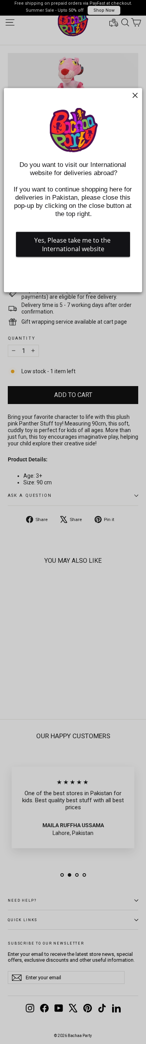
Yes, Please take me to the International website (73, 244)
